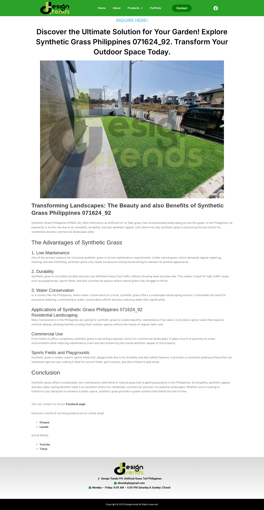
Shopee (44, 422)
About (117, 8)
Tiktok (43, 449)
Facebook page (75, 404)
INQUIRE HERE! (132, 20)
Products (133, 8)
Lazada (44, 427)
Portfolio (155, 8)
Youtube (45, 444)
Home (102, 8)
